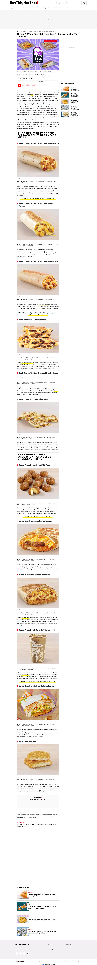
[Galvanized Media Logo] (20, 961)
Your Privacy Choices (50, 964)
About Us (50, 944)
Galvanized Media (47, 961)
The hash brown (20, 784)
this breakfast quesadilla (27, 362)
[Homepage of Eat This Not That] (22, 944)
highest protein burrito (43, 304)
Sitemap (50, 947)
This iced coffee (25, 674)
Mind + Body (81, 8)
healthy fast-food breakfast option (44, 104)
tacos (32, 94)
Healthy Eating (27, 8)
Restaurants (56, 8)
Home (18, 31)
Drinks (73, 8)
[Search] (84, 3)
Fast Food (27, 824)
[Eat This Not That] (38, 797)
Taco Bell (18, 556)
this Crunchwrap (25, 617)
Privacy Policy (68, 944)
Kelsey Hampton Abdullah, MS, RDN (41, 76)
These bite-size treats (22, 508)
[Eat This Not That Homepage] (24, 2)
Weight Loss (46, 8)
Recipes (65, 8)
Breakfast (20, 824)
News (17, 8)
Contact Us (50, 949)
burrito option (27, 249)
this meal (56, 390)
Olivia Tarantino (27, 78)
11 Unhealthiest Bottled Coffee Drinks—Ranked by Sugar (41, 681)
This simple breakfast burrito (24, 186)
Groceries (37, 8)
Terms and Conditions (70, 947)
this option (24, 564)
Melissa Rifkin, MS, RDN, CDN (25, 76)
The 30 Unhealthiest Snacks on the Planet (41, 516)
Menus (19, 826)
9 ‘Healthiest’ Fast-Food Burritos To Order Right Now (41, 198)
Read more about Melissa (31, 817)
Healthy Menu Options (49, 824)
